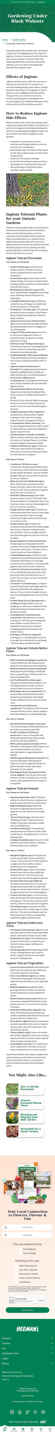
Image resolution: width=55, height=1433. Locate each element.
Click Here (41, 2)
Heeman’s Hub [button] (10, 1353)
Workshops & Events (28, 1274)
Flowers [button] (6, 1338)
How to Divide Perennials (29, 1088)
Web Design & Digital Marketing (24, 1422)
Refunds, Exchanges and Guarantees (17, 1376)
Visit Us (5, 1379)
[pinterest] (35, 1412)
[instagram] (12, 1413)
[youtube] (43, 1413)
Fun (41, 1431)
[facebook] (19, 1412)
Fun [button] (4, 1348)
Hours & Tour (14, 1431)
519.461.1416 (27, 1395)
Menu (50, 1431)
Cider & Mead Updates (29, 1278)
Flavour (32, 1431)
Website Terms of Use (12, 1372)
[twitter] (27, 1413)
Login (5, 1358)
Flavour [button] (6, 1343)
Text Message (29, 1253)
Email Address (29, 1249)
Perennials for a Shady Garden (30, 1130)
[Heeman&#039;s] (5, 1429)
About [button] (5, 1363)
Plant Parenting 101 (28, 1266)
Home (5, 39)
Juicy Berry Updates (28, 1270)
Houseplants (25, 1282)
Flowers (23, 1431)
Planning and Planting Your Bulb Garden (29, 1117)
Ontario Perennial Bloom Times (31, 1103)
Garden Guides (18, 39)
